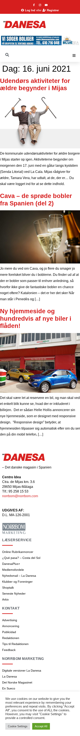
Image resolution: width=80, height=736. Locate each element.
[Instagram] (40, 5)
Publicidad (9, 632)
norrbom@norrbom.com (20, 496)
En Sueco (8, 688)
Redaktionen (10, 638)
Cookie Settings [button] (18, 726)
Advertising (9, 620)
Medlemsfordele (13, 569)
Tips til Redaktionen (15, 644)
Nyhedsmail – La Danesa (19, 575)
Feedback (9, 650)
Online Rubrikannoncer (17, 552)
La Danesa (9, 676)
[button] (74, 55)
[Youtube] (46, 5)
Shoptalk (8, 587)
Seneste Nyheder (14, 593)
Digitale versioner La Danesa (21, 670)
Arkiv (5, 599)
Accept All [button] (41, 726)
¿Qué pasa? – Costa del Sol (21, 557)
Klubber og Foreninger (17, 581)
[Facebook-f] (33, 5)
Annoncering (10, 626)
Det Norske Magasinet (17, 682)
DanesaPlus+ (11, 563)
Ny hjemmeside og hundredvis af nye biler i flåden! (35, 318)
